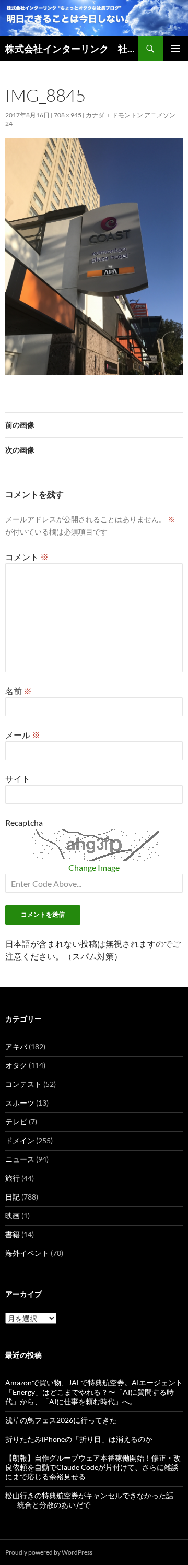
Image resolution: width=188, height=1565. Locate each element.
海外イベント (27, 1253)
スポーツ (19, 1102)
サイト (17, 779)
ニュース (19, 1159)
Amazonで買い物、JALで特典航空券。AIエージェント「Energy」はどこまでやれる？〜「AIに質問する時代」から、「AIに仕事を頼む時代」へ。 (94, 1392)
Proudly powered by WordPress (48, 1552)
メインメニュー (175, 48)
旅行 (12, 1177)
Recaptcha (24, 822)
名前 (18, 691)
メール (22, 735)
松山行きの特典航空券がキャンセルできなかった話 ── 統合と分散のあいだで (89, 1500)
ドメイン (19, 1140)
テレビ (16, 1121)
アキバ (16, 1046)
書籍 (12, 1234)
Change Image (94, 867)
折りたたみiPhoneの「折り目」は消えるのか (78, 1438)
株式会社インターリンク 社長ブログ (71, 48)
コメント (27, 557)
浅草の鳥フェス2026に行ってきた (61, 1420)
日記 (12, 1196)
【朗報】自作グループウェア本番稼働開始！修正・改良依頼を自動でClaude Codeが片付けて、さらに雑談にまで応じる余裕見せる (93, 1467)
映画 (12, 1215)
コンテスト (23, 1084)
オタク (16, 1065)
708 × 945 (67, 115)
